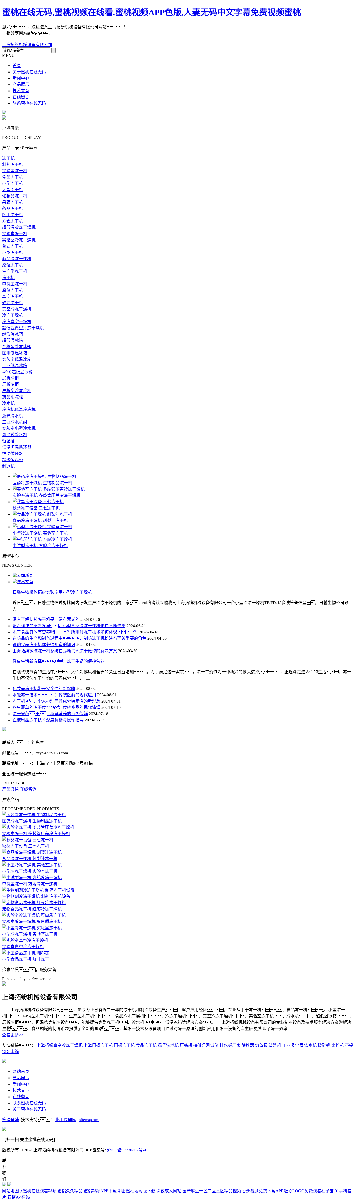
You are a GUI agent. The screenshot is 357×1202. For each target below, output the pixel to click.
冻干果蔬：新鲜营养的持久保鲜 (50, 713)
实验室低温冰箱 (16, 359)
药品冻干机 (12, 208)
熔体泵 (261, 1045)
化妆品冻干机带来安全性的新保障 (44, 688)
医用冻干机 (12, 215)
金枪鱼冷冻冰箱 (16, 346)
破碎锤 (324, 1045)
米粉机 (337, 1045)
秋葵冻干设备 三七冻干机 (36, 508)
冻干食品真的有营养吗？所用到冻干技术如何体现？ (75, 632)
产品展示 (21, 84)
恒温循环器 (12, 453)
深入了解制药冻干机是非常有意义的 (46, 619)
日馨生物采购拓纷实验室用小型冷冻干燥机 (52, 592)
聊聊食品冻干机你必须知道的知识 (44, 644)
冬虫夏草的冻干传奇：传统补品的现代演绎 (56, 707)
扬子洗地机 (168, 1045)
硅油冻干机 (12, 302)
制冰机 (8, 466)
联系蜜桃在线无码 (29, 103)
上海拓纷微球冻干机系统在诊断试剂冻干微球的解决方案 (65, 651)
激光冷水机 (12, 416)
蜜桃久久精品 (70, 1191)
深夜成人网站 (168, 1191)
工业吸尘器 (292, 1045)
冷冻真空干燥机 (16, 321)
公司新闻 (25, 575)
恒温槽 (8, 441)
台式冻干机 (12, 246)
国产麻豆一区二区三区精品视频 (211, 1191)
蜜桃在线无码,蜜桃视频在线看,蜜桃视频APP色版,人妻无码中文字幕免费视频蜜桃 (151, 12)
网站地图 (10, 1191)
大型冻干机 (12, 189)
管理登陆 (10, 1119)
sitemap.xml (89, 1119)
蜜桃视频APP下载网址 (104, 1191)
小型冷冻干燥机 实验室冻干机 (40, 533)
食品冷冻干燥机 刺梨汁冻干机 (40, 520)
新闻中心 (21, 78)
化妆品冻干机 (14, 196)
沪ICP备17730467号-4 (126, 1150)
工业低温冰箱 (14, 365)
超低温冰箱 (12, 334)
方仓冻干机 (12, 221)
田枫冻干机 (124, 1045)
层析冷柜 (10, 378)
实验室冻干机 (14, 233)
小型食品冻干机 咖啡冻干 (25, 959)
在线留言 (21, 97)
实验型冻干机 (14, 171)
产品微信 (11, 789)
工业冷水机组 (14, 422)
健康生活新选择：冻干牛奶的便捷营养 (59, 661)
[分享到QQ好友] (90, 35)
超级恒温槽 (12, 460)
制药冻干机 (12, 164)
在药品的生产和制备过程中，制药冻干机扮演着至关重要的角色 (79, 638)
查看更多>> (13, 1035)
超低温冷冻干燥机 (19, 227)
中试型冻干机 (14, 284)
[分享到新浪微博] (72, 35)
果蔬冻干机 (12, 202)
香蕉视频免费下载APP (262, 1191)
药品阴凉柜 (12, 397)
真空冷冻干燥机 (16, 309)
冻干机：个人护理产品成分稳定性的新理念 (56, 701)
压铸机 (186, 1045)
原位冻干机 (12, 265)
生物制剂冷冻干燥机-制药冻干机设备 (36, 896)
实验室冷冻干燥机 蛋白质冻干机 (32, 921)
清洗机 (275, 1045)
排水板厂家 (230, 1045)
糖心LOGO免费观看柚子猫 (309, 1191)
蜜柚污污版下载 (140, 1191)
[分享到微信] (63, 35)
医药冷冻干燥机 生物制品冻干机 (42, 483)
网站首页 (21, 1071)
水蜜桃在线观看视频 (37, 1191)
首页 (17, 65)
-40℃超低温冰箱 (17, 372)
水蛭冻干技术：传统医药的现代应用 (54, 695)
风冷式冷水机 (14, 434)
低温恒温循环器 (16, 447)
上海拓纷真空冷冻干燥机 (60, 1045)
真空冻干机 (12, 296)
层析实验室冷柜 (16, 390)
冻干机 (8, 158)
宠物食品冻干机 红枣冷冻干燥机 (32, 909)
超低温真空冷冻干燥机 (23, 328)
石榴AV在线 (18, 1197)
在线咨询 (28, 789)
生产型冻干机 (14, 271)
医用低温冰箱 (14, 353)
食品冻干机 (12, 177)
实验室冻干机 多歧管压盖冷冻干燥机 (46, 495)
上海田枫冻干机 (98, 1045)
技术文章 (21, 90)
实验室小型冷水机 (19, 428)
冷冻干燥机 (12, 315)
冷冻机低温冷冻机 (19, 409)
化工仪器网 (65, 1119)
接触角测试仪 (205, 1045)
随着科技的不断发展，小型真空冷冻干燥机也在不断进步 (69, 626)
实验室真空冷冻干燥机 (23, 946)
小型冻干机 (12, 183)
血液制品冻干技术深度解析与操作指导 (48, 720)
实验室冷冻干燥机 (19, 240)
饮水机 (310, 1045)
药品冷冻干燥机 (16, 259)
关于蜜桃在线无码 (29, 72)
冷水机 (8, 403)
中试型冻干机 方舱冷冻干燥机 (40, 545)
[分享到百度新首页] (81, 35)
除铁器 (247, 1045)
